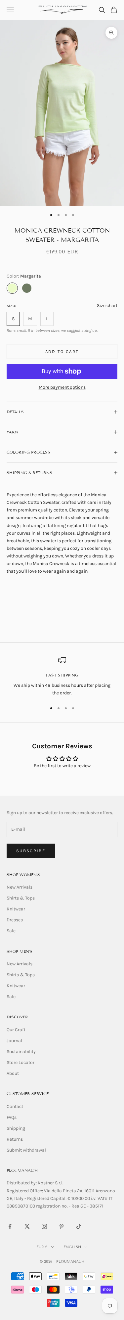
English (72, 1247)
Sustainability (21, 1051)
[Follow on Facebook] (10, 1226)
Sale (11, 931)
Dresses (15, 920)
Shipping (16, 1128)
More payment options (62, 387)
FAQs (12, 1117)
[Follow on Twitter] (27, 1226)
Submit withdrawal (26, 1150)
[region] (62, 676)
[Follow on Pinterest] (61, 1226)
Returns (15, 1139)
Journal (14, 1040)
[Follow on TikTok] (78, 1226)
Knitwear (16, 909)
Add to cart (62, 351)
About (13, 1073)
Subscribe (30, 850)
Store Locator (20, 1062)
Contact (15, 1106)
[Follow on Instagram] (44, 1226)
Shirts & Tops (21, 898)
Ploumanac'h (22, 1170)
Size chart (107, 305)
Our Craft (16, 1030)
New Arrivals (19, 887)
